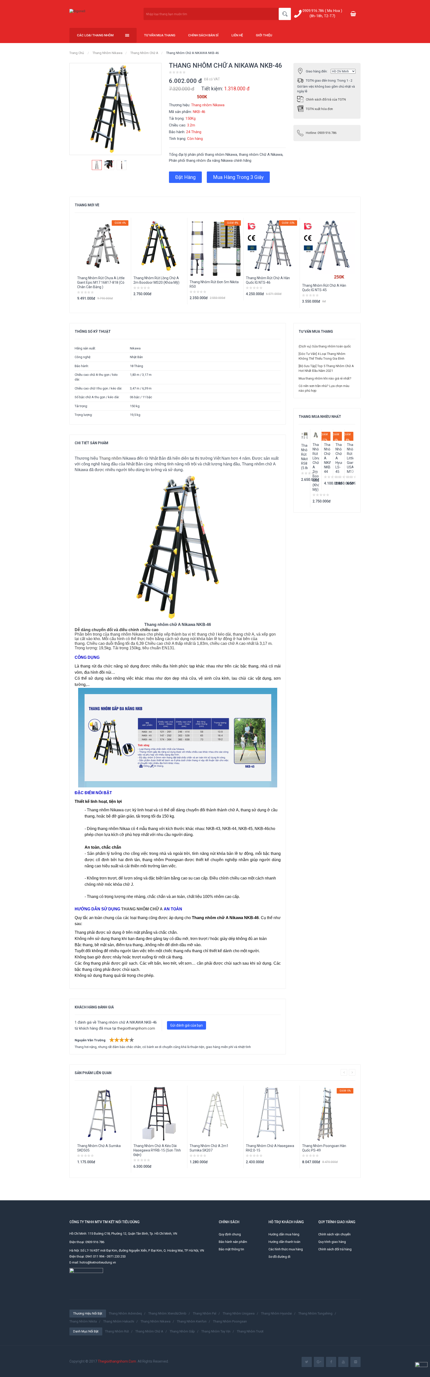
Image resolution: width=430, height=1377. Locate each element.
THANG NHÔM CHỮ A (142, 909)
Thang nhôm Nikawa (107, 53)
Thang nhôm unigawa (239, 1313)
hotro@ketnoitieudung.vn (98, 1262)
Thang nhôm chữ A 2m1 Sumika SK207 (209, 1148)
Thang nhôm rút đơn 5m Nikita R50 (214, 284)
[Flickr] (355, 1362)
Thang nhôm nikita (83, 1321)
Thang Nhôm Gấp (182, 1331)
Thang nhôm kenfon (192, 1321)
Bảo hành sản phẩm (233, 1242)
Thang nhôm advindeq (125, 1313)
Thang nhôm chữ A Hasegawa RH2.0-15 (270, 1148)
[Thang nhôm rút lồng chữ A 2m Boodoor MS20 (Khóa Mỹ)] (316, 435)
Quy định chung (230, 1234)
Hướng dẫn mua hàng (284, 1234)
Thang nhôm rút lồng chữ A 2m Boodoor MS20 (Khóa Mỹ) (156, 280)
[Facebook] (331, 1362)
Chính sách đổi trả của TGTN (326, 99)
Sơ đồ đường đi (279, 1257)
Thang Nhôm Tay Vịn (215, 1331)
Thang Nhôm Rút (117, 1331)
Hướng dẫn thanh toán (284, 1242)
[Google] (319, 1362)
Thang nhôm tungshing (315, 1313)
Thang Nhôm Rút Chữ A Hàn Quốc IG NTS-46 (268, 280)
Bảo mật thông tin (231, 1249)
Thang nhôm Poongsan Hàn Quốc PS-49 (324, 1148)
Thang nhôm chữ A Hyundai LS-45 (338, 458)
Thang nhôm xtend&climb (167, 1313)
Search (285, 14)
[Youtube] (343, 1362)
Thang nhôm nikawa (155, 1321)
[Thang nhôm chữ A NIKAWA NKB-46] (97, 165)
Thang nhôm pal (204, 1313)
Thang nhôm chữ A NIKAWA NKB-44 (327, 458)
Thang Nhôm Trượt (250, 1331)
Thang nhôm (110, 458)
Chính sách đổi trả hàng (335, 1249)
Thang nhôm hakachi (118, 1321)
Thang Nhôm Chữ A (144, 53)
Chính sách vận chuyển (334, 1234)
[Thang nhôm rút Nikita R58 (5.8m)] (304, 435)
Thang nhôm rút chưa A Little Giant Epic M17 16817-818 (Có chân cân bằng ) (101, 282)
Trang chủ (76, 53)
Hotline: (321, 133)
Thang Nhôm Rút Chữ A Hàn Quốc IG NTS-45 (324, 287)
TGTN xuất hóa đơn (319, 109)
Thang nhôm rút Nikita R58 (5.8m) (304, 456)
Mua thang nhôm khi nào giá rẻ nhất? (325, 378)
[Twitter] (307, 1362)
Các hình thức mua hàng (286, 1249)
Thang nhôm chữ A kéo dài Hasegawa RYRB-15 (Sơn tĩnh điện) (157, 1150)
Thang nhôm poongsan (230, 1321)
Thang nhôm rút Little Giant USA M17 (350, 458)
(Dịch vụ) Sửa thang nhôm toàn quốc (325, 346)
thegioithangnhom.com (136, 1028)
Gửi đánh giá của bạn (186, 1025)
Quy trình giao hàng (332, 1242)
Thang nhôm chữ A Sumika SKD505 (99, 1148)
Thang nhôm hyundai (276, 1313)
